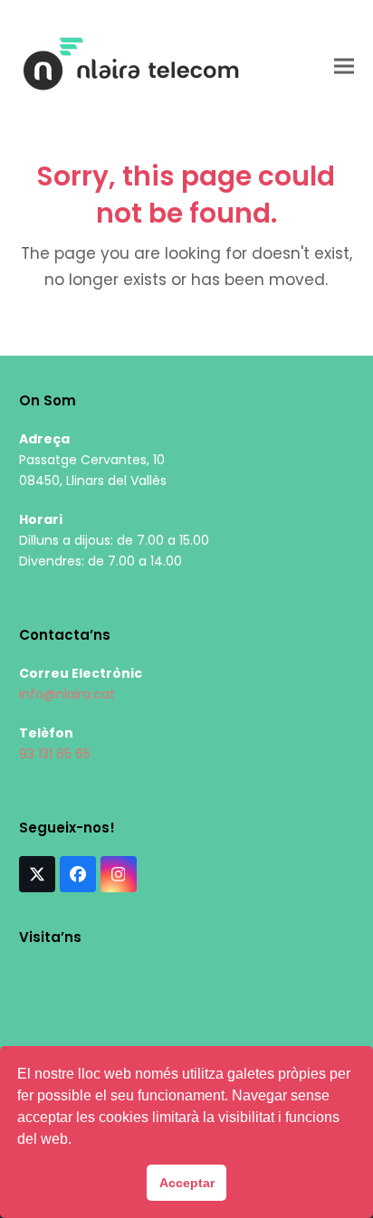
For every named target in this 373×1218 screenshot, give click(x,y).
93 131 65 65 (55, 754)
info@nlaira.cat (67, 694)
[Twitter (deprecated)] (37, 874)
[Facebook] (78, 874)
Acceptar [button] (187, 1182)
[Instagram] (118, 874)
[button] (344, 65)
